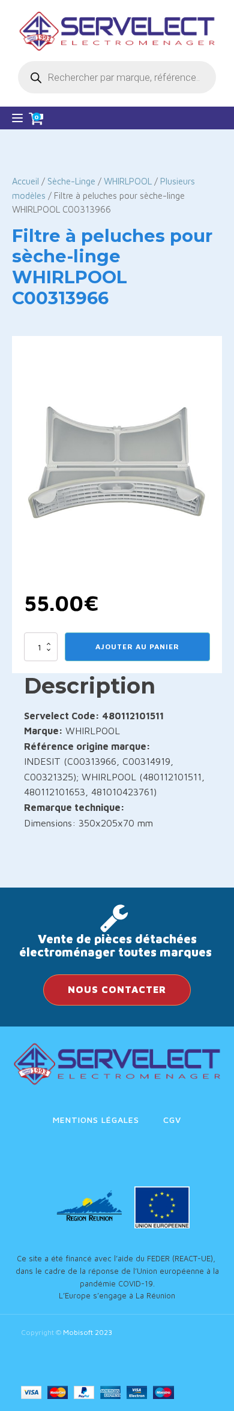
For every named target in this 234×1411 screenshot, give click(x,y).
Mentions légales (96, 1120)
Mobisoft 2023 (87, 1332)
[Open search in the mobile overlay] (117, 77)
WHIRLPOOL (128, 181)
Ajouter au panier (137, 646)
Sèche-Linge (71, 181)
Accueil (25, 181)
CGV (172, 1120)
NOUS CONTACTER (117, 989)
